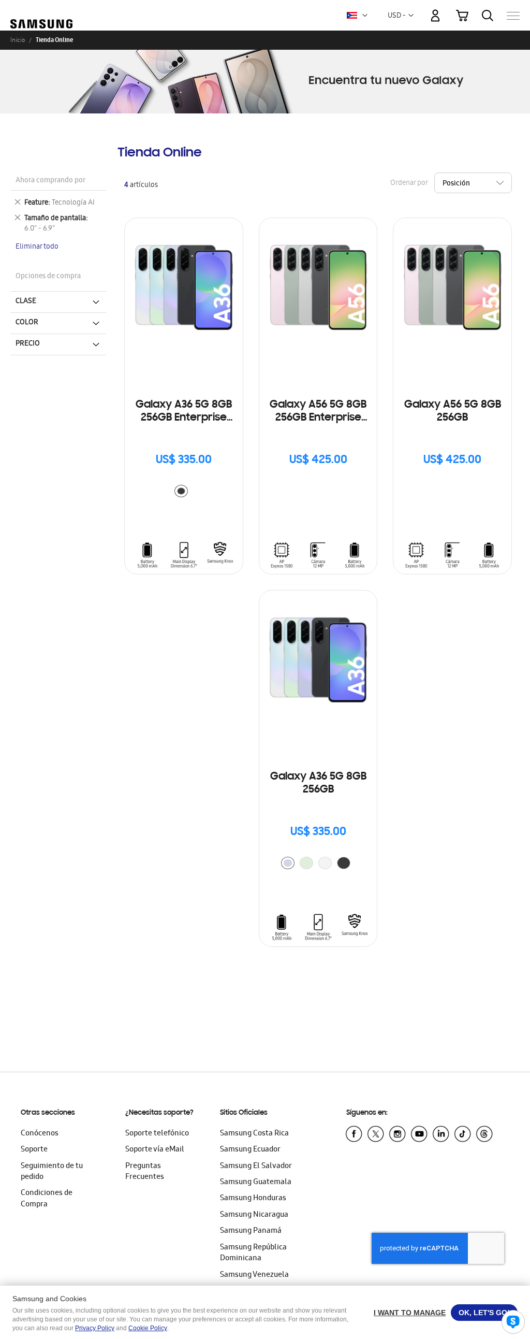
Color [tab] (27, 322)
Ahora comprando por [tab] (50, 181)
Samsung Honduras (253, 1198)
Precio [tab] (28, 344)
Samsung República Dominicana (253, 1253)
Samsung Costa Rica (254, 1134)
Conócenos (39, 1134)
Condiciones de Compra (46, 1199)
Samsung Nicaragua (254, 1215)
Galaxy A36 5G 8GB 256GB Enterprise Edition (184, 412)
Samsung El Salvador (256, 1166)
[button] (364, 15)
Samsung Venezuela (254, 1275)
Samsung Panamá (251, 1231)
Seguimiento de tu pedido (52, 1172)
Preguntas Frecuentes (144, 1172)
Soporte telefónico (157, 1134)
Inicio (17, 40)
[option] (181, 491)
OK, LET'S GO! (484, 1312)
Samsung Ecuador (250, 1150)
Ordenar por (409, 184)
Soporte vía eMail (154, 1150)
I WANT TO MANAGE (410, 1312)
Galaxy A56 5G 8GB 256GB (452, 411)
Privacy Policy (94, 1328)
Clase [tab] (26, 301)
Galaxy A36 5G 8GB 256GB (318, 783)
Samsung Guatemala (255, 1182)
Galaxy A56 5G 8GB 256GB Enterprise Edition (318, 412)
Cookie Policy (147, 1328)
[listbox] (183, 492)
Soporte (34, 1150)
